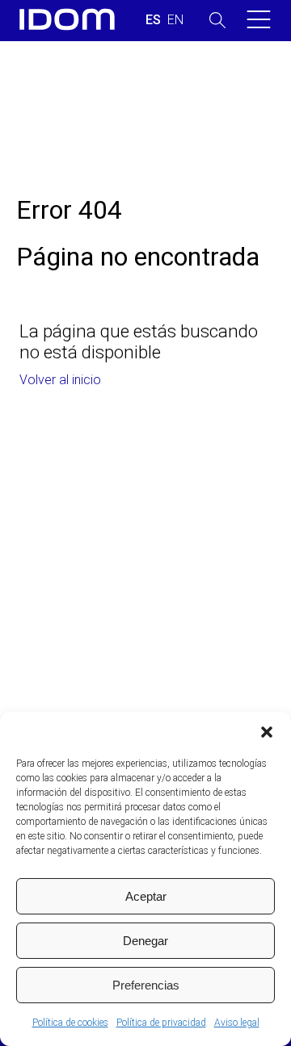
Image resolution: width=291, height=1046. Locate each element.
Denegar (145, 941)
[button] (267, 732)
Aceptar (146, 896)
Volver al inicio (60, 379)
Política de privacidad (161, 1022)
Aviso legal (236, 1022)
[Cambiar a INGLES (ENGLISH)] (175, 20)
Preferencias (145, 985)
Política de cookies (70, 1022)
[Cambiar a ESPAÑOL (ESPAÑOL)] (153, 20)
